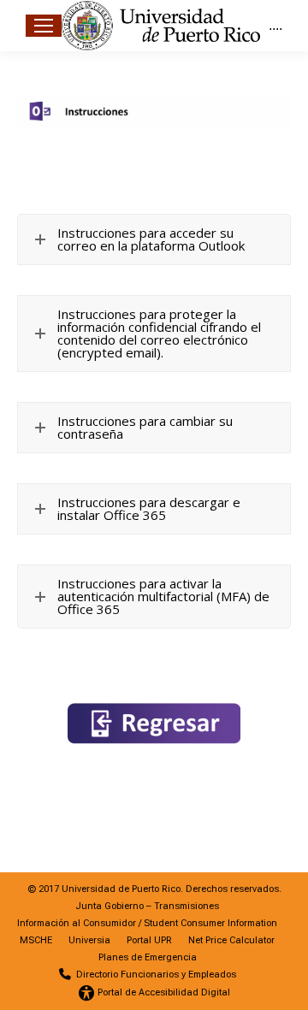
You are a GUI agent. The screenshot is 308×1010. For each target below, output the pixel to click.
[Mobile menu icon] (44, 26)
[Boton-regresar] (154, 723)
